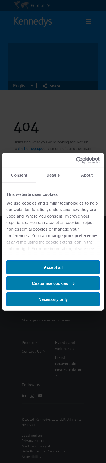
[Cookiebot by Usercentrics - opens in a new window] (76, 160)
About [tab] (87, 175)
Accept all (53, 267)
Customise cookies (50, 283)
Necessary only (53, 299)
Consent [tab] (19, 175)
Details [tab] (53, 175)
